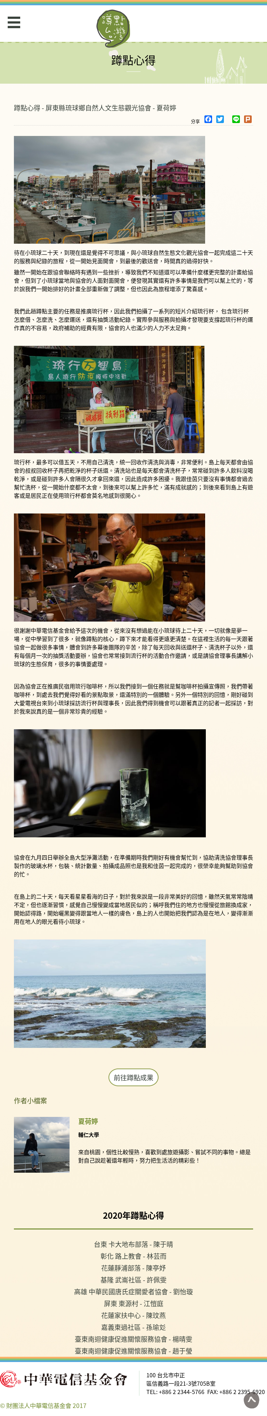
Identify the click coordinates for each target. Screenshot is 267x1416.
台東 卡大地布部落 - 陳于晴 (133, 1244)
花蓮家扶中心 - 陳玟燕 (133, 1315)
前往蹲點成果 (133, 1077)
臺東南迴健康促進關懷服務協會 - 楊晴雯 (133, 1338)
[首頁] (113, 28)
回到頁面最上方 (251, 1400)
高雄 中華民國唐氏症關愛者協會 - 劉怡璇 (133, 1291)
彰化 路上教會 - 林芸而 (133, 1256)
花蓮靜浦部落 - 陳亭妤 (133, 1267)
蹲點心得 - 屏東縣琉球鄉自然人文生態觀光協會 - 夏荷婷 (95, 107)
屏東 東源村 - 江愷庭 (133, 1303)
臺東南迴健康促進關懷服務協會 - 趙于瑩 (133, 1350)
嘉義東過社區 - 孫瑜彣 (133, 1327)
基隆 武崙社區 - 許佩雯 (133, 1279)
